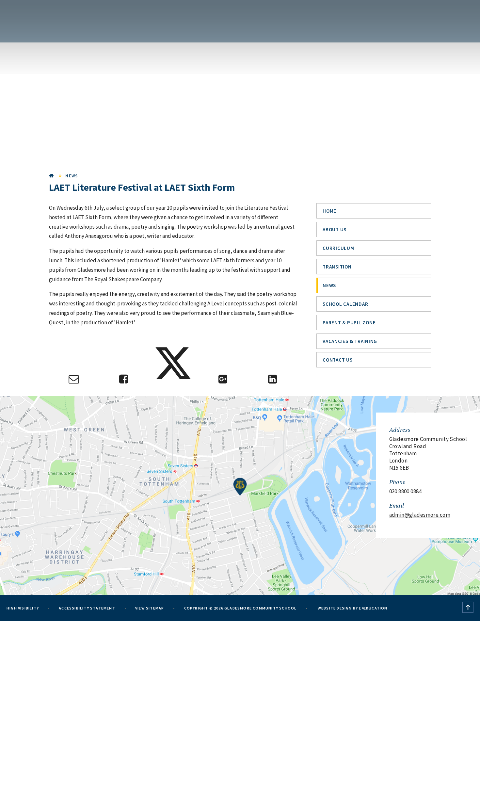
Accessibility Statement (87, 608)
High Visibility (23, 608)
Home (51, 176)
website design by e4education (352, 608)
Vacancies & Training (350, 341)
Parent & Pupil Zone (349, 322)
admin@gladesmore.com (420, 514)
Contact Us (338, 360)
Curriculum (338, 248)
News (71, 176)
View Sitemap (149, 608)
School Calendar (345, 304)
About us (334, 229)
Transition (337, 267)
